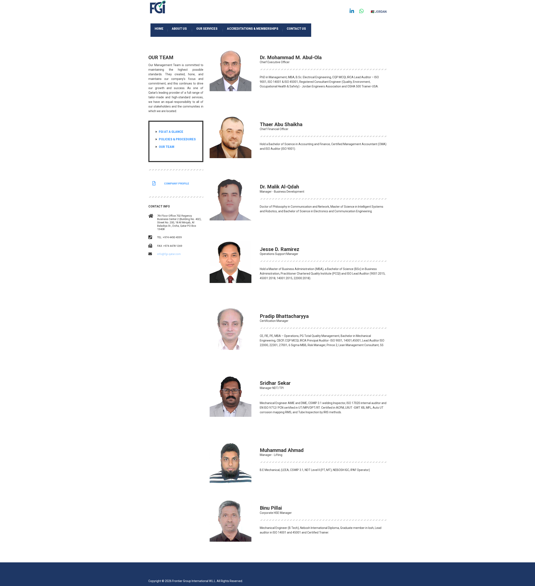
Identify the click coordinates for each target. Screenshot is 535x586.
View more (271, 99)
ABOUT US (182, 29)
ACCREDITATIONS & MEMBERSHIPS (255, 29)
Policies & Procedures (177, 139)
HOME (161, 29)
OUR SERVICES (209, 29)
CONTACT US (296, 28)
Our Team (166, 146)
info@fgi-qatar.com (169, 254)
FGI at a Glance (171, 131)
